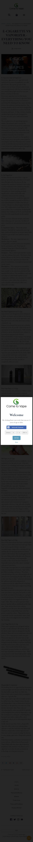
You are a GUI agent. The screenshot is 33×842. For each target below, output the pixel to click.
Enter (16, 438)
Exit (16, 442)
